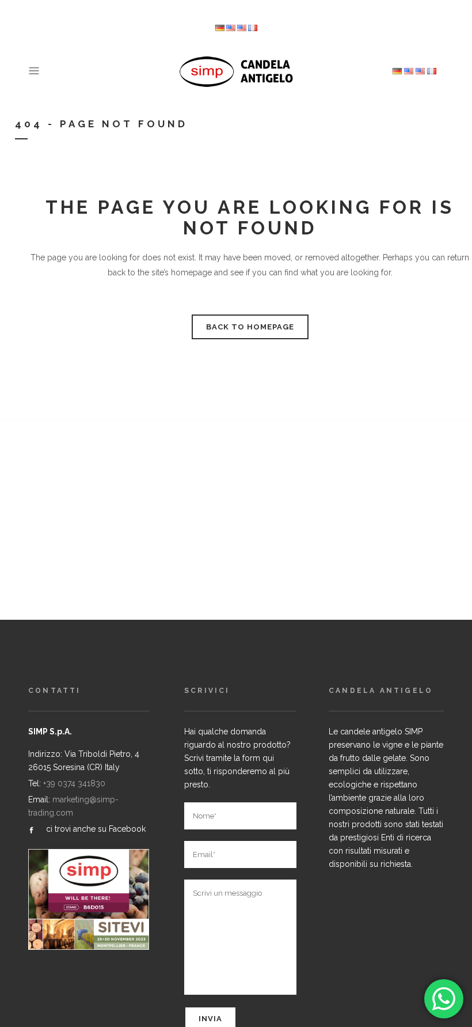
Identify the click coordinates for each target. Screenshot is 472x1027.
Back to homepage (250, 327)
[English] (241, 28)
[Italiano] (230, 28)
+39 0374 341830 (74, 783)
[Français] (252, 28)
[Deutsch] (219, 28)
